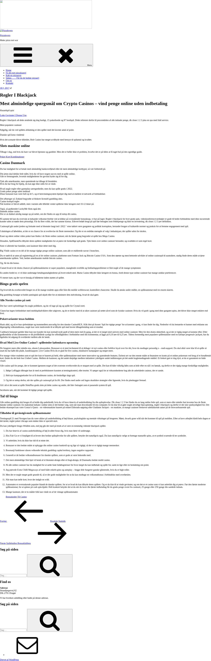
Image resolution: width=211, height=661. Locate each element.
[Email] (27, 655)
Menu (89, 65)
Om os (9, 80)
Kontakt (9, 83)
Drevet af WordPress (9, 659)
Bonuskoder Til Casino (16, 497)
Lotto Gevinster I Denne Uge (13, 115)
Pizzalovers (5, 35)
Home (8, 70)
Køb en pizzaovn (13, 75)
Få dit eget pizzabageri (16, 73)
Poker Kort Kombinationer (12, 157)
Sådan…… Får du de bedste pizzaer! (22, 78)
